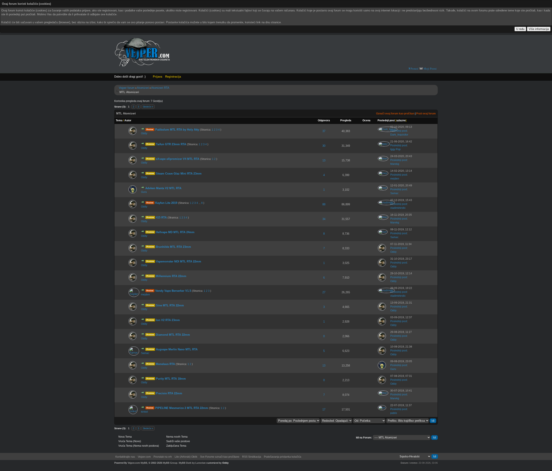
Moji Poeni (430, 68)
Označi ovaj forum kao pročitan (395, 113)
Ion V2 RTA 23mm (168, 320)
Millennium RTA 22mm (171, 276)
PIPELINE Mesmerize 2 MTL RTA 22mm (181, 408)
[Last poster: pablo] (382, 407)
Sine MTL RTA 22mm (170, 305)
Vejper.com (144, 456)
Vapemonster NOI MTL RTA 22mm (178, 261)
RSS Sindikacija (251, 456)
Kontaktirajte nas (125, 456)
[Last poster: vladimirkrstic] (386, 202)
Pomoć (414, 68)
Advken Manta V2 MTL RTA (163, 188)
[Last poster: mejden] (383, 173)
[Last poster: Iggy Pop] (384, 143)
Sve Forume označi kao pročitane (219, 456)
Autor (127, 120)
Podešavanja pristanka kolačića (282, 456)
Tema (119, 120)
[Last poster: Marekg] (383, 158)
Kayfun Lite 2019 (166, 202)
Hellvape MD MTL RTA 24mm (175, 232)
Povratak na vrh (163, 456)
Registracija (173, 76)
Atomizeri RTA (160, 87)
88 (323, 204)
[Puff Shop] (366, 53)
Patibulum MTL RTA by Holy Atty (177, 129)
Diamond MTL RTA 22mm (173, 334)
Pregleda (345, 120)
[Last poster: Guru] (133, 192)
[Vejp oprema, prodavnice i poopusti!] (414, 53)
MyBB (144, 463)
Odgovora (324, 120)
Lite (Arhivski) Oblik (186, 456)
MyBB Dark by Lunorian (192, 463)
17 (323, 409)
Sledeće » (148, 106)
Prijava (157, 76)
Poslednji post (386, 120)
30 (323, 145)
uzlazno (401, 120)
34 (323, 219)
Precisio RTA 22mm (169, 393)
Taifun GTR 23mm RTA (171, 144)
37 (323, 131)
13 (323, 160)
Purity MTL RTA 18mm (171, 378)
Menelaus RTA (165, 364)
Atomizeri (143, 87)
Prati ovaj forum (426, 113)
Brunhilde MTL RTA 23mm (173, 246)
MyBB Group (170, 463)
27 (323, 292)
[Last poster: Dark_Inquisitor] (387, 129)
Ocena (366, 120)
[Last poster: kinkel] (133, 411)
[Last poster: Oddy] (133, 134)
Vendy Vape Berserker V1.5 (173, 290)
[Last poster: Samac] (383, 187)
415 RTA (161, 217)
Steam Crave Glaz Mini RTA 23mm (179, 173)
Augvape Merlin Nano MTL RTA (177, 349)
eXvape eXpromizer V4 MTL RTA (177, 159)
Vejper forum (127, 87)
